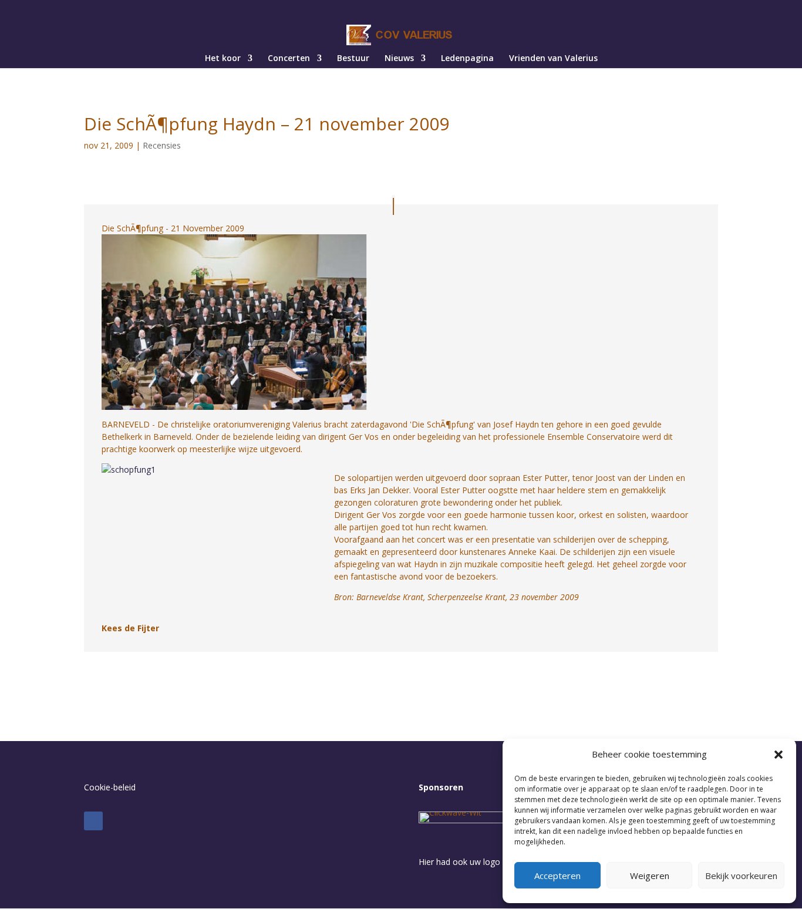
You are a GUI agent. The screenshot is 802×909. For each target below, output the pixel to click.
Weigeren (649, 875)
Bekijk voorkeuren (741, 875)
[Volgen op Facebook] (93, 821)
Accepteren (557, 875)
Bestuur (353, 58)
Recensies (162, 145)
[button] (778, 754)
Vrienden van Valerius (553, 58)
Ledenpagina (467, 58)
